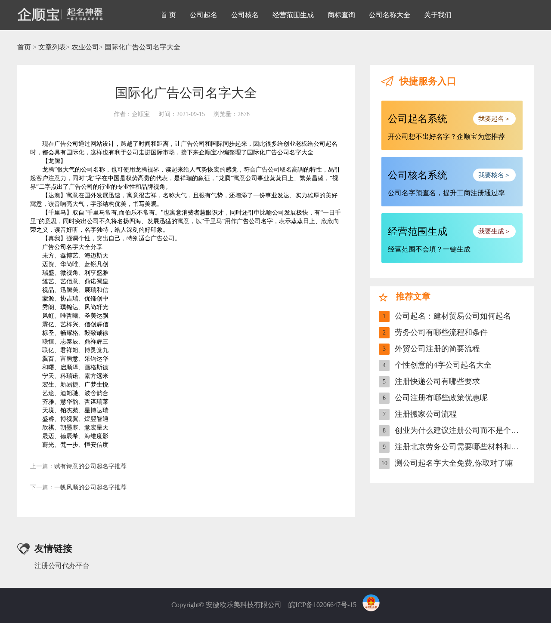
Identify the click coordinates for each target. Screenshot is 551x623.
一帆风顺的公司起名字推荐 (78, 487)
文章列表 (52, 47)
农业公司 (85, 47)
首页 (24, 47)
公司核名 (245, 14)
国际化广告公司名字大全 (142, 47)
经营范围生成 (293, 14)
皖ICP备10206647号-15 (322, 604)
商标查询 (341, 14)
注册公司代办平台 (62, 565)
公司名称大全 (389, 14)
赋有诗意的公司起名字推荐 (78, 466)
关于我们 (438, 14)
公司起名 (203, 14)
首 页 (168, 14)
